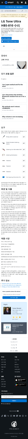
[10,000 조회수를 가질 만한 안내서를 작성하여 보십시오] (13, 317)
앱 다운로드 (18, 376)
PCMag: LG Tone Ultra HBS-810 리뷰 (11, 287)
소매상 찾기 (17, 369)
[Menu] (2, 2)
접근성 (2, 379)
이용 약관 (3, 384)
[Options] (2, 11)
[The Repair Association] (26, 416)
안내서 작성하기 (7, 38)
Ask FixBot (12, 297)
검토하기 (23, 16)
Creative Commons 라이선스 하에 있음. (14, 433)
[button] (17, 2)
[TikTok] (2, 416)
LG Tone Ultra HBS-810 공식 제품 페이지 (11, 285)
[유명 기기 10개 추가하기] (17, 317)
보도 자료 (17, 359)
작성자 (5, 304)
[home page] (9, 2)
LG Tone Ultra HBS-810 (10, 11)
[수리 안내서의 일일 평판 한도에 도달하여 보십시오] (20, 317)
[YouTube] (14, 416)
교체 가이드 (5, 60)
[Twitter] (8, 416)
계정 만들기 (19, 7)
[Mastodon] (17, 416)
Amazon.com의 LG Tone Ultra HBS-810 (11, 283)
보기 (24, 136)
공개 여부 (3, 381)
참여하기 (17, 364)
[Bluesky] (20, 416)
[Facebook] (5, 416)
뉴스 (16, 362)
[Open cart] (21, 2)
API (2, 371)
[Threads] (23, 416)
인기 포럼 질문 (7, 73)
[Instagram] (11, 416)
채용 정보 (3, 367)
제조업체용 (17, 371)
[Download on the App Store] (20, 380)
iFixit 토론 (3, 364)
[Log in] (25, 2)
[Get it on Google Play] (21, 385)
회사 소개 (3, 359)
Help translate (12, 411)
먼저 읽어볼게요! (6, 403)
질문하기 (4, 78)
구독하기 (14, 400)
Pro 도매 (17, 367)
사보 (2, 369)
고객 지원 (3, 362)
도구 (3, 127)
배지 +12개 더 (15, 319)
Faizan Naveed (8, 35)
